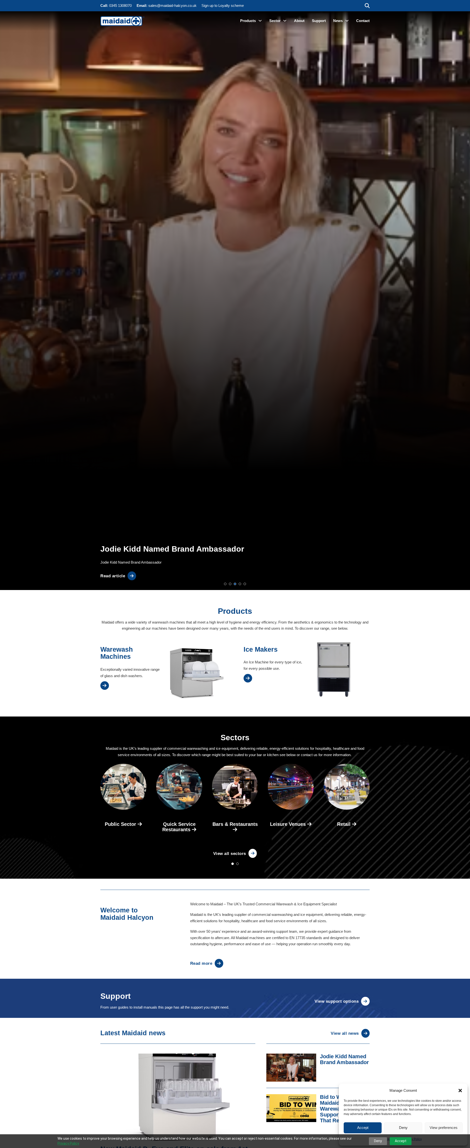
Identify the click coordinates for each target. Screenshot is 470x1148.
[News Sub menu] (347, 21)
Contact (363, 21)
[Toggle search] (367, 6)
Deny (403, 1127)
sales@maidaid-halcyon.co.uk (172, 5)
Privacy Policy (68, 1143)
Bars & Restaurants (235, 824)
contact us (309, 755)
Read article (112, 576)
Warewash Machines (116, 653)
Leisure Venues (288, 824)
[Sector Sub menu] (285, 21)
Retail (344, 824)
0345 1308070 (120, 5)
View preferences (444, 1127)
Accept (362, 1127)
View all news (345, 1033)
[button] (460, 1090)
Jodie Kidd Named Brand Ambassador (344, 1059)
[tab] (225, 584)
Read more (201, 963)
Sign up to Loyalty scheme (222, 5)
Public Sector (121, 824)
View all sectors (229, 853)
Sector (275, 21)
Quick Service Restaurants (179, 826)
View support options (337, 1001)
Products (248, 21)
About (299, 21)
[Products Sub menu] (260, 21)
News (338, 21)
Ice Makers (261, 649)
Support (319, 21)
